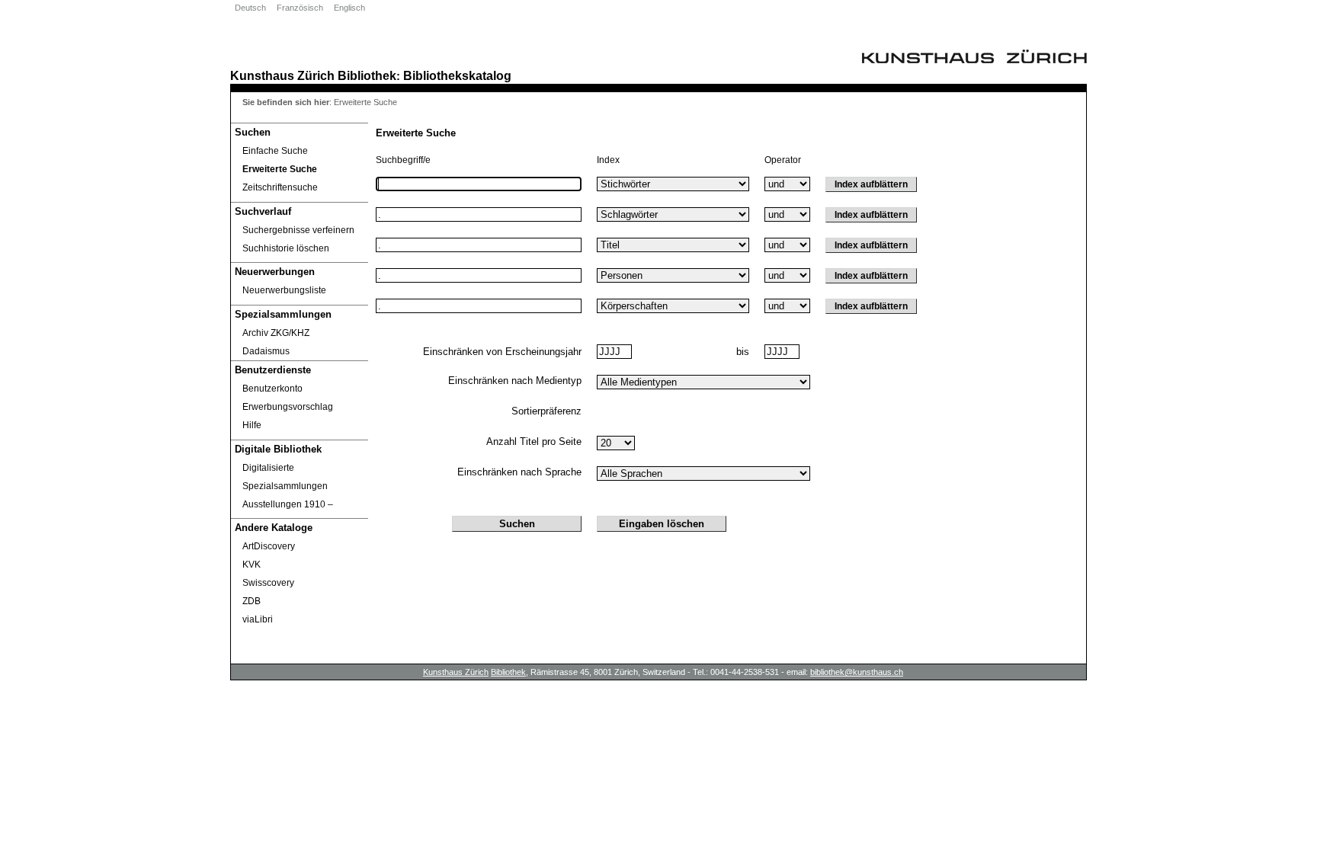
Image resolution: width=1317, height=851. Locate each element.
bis (742, 351)
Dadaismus (266, 351)
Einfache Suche (275, 151)
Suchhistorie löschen (285, 248)
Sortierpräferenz (546, 411)
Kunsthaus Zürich (282, 75)
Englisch (349, 7)
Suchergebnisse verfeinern (298, 230)
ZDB (251, 601)
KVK (251, 564)
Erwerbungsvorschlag (287, 407)
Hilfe (251, 425)
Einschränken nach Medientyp (515, 380)
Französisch (300, 7)
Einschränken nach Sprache (519, 472)
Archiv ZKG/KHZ (275, 333)
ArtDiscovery (268, 546)
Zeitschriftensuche (280, 187)
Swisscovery (268, 582)
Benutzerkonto (272, 388)
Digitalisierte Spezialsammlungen (285, 476)
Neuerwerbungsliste (284, 290)
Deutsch (250, 7)
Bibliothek (367, 75)
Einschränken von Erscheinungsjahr (502, 351)
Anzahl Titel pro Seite (534, 441)
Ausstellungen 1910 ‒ (287, 504)
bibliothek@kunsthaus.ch (856, 672)
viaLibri (257, 619)
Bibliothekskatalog (457, 75)
